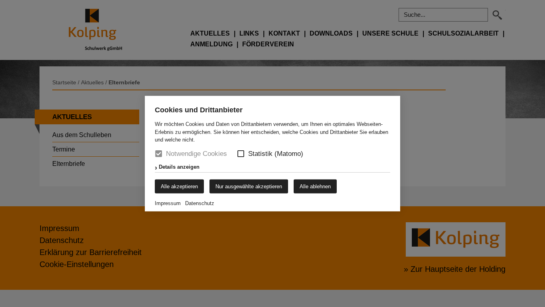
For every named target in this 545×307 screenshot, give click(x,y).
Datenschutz (199, 203)
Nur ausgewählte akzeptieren (248, 186)
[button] (241, 153)
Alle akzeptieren (179, 186)
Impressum (168, 203)
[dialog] (272, 153)
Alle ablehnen (315, 186)
